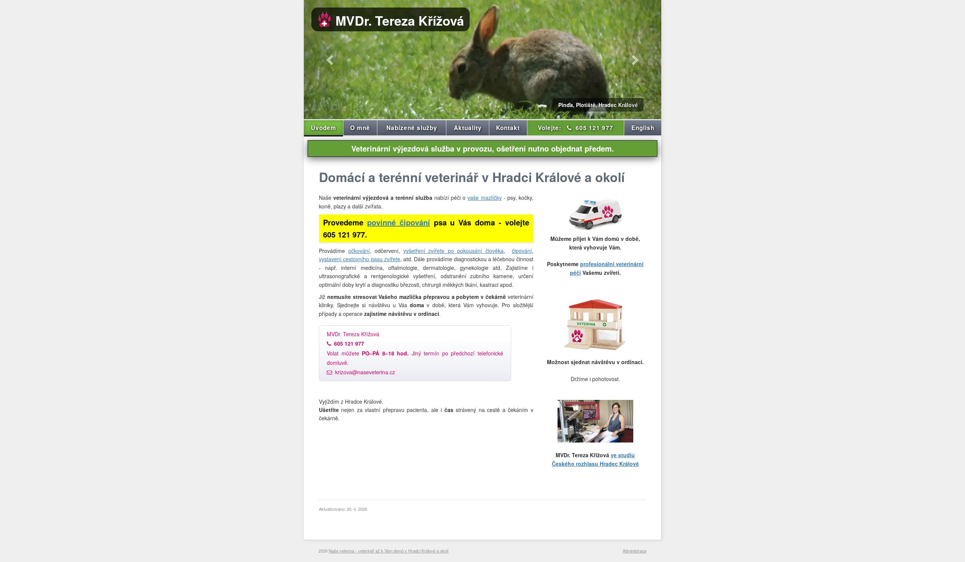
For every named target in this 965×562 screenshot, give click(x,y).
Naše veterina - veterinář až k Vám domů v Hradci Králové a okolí (389, 551)
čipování (522, 250)
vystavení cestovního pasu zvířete (359, 259)
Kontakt (508, 128)
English (642, 128)
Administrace (634, 551)
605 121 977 (575, 128)
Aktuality (468, 128)
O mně (360, 128)
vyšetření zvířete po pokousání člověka (453, 250)
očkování (359, 250)
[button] (330, 59)
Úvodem (323, 128)
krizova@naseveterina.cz (365, 372)
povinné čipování (398, 222)
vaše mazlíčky (484, 197)
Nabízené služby (411, 128)
